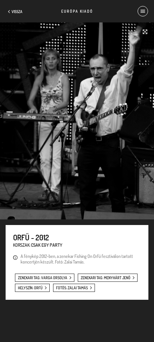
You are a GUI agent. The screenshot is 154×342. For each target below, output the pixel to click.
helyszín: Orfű (30, 288)
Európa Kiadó (77, 11)
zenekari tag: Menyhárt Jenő (105, 277)
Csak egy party (46, 245)
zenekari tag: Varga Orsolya (42, 277)
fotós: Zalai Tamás (72, 288)
